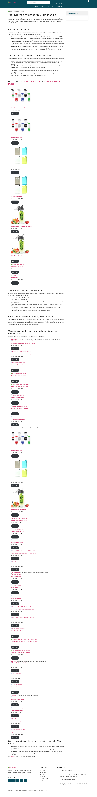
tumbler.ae (13, 756)
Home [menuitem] (36, 6)
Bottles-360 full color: (16, 339)
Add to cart (14, 113)
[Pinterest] (21, 780)
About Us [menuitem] (50, 6)
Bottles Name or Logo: (16, 427)
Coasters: (13, 661)
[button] (44, 6)
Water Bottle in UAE (31, 81)
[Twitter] (14, 780)
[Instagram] (25, 780)
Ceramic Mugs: (14, 695)
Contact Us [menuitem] (59, 6)
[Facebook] (10, 780)
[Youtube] (17, 780)
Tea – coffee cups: (15, 572)
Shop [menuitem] (42, 6)
